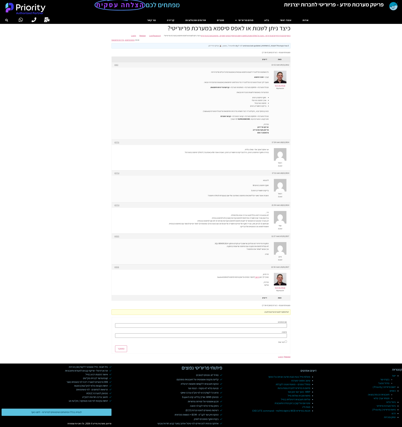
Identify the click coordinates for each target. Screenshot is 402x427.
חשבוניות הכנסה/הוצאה (378, 394)
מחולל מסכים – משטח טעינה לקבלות (293, 384)
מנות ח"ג (306, 407)
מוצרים (220, 20)
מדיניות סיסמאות (117, 40)
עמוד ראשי (285, 20)
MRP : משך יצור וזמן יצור (299, 392)
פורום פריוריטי (245, 20)
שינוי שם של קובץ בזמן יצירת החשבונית (292, 403)
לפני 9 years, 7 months (233, 45)
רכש (394, 413)
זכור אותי (281, 342)
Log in (280, 357)
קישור (257, 277)
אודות (305, 20)
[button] (7, 20)
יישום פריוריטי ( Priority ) (384, 387)
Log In (133, 35)
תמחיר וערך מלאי (381, 398)
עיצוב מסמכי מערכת (300, 380)
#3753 (116, 205)
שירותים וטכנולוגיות (195, 20)
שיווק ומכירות (390, 417)
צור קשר (151, 20)
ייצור (394, 375)
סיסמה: (284, 332)
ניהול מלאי (391, 402)
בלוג (266, 20)
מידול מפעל (383, 383)
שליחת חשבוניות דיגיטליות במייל (295, 399)
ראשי (289, 35)
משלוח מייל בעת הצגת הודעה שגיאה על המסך (289, 376)
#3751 (116, 142)
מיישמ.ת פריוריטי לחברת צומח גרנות (294, 388)
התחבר (121, 348)
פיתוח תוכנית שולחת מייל (299, 395)
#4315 (116, 236)
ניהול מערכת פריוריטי (386, 406)
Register (142, 35)
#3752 (116, 173)
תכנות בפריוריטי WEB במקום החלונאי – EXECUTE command (281, 410)
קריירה (170, 20)
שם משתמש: (282, 322)
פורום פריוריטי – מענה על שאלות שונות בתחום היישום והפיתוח (254, 35)
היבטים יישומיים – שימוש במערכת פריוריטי (216, 35)
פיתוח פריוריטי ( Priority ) (384, 409)
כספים (393, 390)
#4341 (116, 267)
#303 (116, 65)
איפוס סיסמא (130, 40)
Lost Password (155, 35)
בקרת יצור (384, 379)
